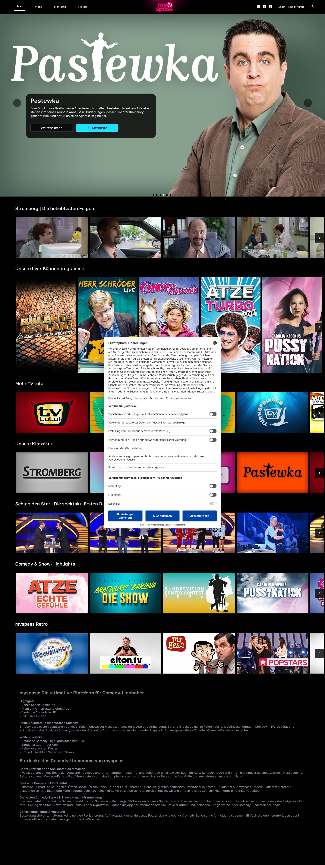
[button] (20, 6)
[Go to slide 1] (153, 195)
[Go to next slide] (308, 103)
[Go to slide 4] (163, 195)
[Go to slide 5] (167, 195)
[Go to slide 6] (170, 195)
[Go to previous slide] (17, 103)
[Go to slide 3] (160, 195)
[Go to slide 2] (157, 195)
